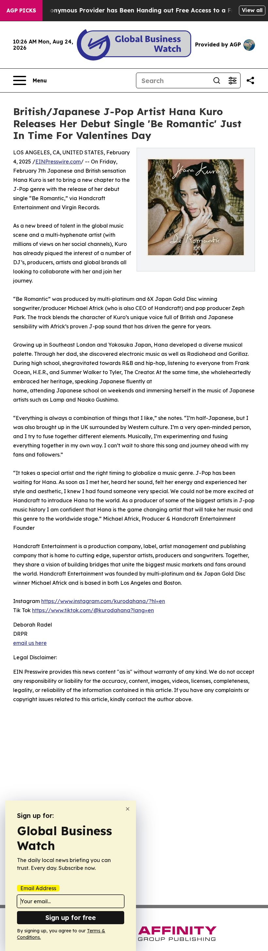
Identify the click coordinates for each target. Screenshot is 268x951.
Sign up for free (70, 917)
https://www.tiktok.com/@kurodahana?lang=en (93, 610)
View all (252, 10)
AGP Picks (21, 10)
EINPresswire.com (58, 161)
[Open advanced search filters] (232, 80)
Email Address (38, 888)
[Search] (217, 80)
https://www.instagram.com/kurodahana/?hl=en (103, 601)
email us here (30, 643)
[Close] (128, 809)
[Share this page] (250, 80)
